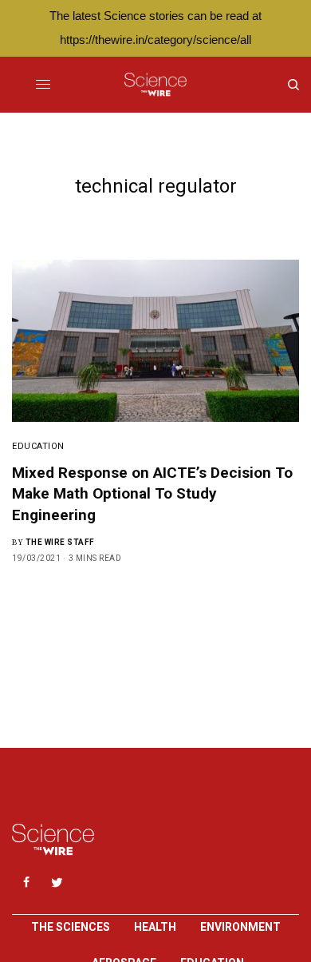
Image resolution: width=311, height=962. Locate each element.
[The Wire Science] (155, 85)
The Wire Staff (60, 542)
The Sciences (70, 926)
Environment (240, 926)
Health (155, 926)
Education (38, 446)
